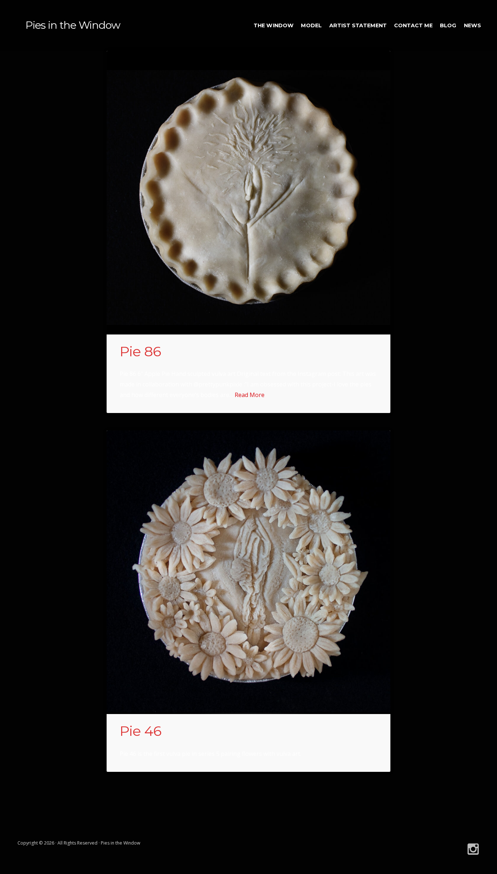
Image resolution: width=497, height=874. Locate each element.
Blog (448, 25)
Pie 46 (140, 730)
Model (311, 25)
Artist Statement (358, 25)
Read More (250, 395)
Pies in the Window (72, 25)
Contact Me (413, 25)
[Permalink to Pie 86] (248, 192)
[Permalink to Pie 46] (248, 572)
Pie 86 (140, 351)
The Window (274, 25)
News (472, 25)
